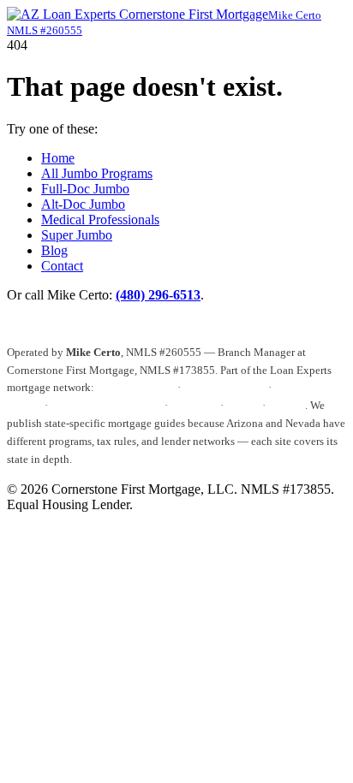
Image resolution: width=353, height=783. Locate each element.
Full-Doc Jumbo (85, 188)
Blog (54, 250)
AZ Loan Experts (135, 387)
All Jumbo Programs (97, 173)
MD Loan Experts (224, 387)
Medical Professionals (100, 219)
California (194, 405)
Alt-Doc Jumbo (83, 204)
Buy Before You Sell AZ (106, 405)
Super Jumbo (76, 235)
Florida (243, 405)
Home (58, 158)
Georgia (286, 405)
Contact (62, 265)
